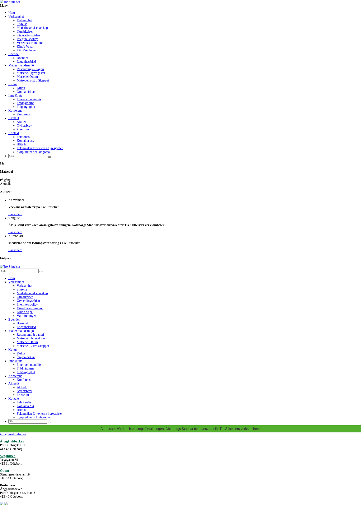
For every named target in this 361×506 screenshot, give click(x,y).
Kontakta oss (25, 140)
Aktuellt (13, 118)
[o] (49, 157)
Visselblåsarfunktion (30, 43)
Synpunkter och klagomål (34, 152)
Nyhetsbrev (24, 125)
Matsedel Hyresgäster (31, 73)
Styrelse (22, 24)
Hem (11, 12)
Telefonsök (24, 137)
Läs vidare (15, 214)
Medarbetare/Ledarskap (32, 27)
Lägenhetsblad (26, 61)
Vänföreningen (27, 50)
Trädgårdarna (25, 103)
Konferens (15, 110)
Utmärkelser (25, 31)
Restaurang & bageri (30, 69)
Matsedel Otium (27, 76)
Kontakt (13, 133)
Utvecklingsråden (28, 35)
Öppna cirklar (26, 91)
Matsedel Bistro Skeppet (33, 80)
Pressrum (23, 129)
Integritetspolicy (27, 39)
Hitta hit (22, 144)
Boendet (13, 54)
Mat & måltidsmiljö (21, 65)
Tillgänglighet (26, 106)
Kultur (12, 84)
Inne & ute (15, 95)
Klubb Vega (25, 46)
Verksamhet (16, 16)
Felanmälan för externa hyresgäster (40, 148)
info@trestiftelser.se (13, 434)
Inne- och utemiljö (29, 99)
